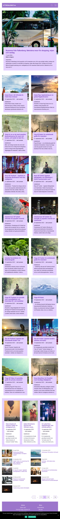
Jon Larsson (19, 99)
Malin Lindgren (10, 57)
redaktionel (8, 101)
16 (55, 497)
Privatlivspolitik (32, 516)
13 (48, 497)
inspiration (8, 59)
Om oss (41, 509)
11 (41, 497)
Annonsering (40, 507)
